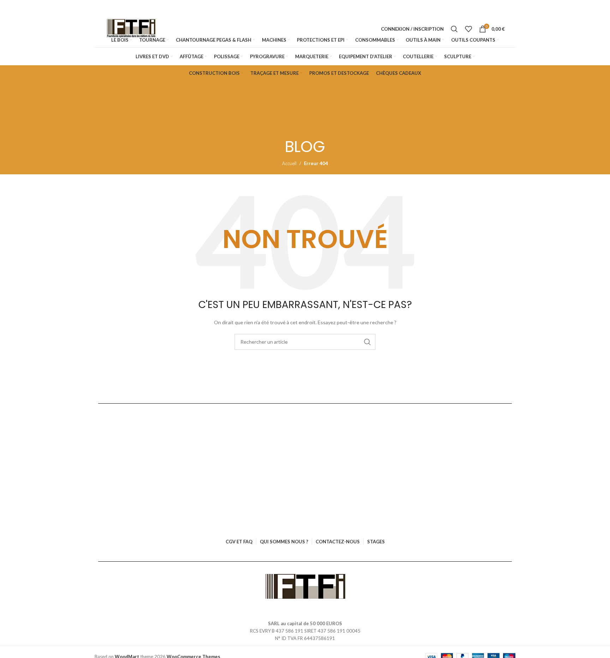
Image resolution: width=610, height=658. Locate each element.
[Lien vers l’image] (305, 586)
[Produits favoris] (468, 29)
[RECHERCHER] (367, 342)
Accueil (289, 163)
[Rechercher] (454, 29)
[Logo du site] (131, 29)
